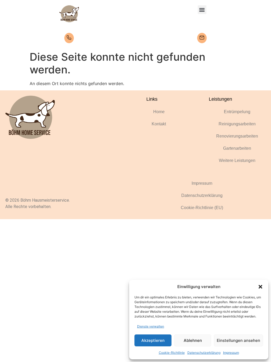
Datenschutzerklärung (203, 353)
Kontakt (159, 124)
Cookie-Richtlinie (172, 353)
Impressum (231, 353)
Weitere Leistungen (237, 160)
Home (159, 111)
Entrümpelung (237, 111)
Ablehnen (193, 340)
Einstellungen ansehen (238, 340)
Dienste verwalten (150, 326)
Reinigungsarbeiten (237, 124)
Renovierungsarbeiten (237, 136)
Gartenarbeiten (237, 148)
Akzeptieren (153, 340)
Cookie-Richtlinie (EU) (202, 207)
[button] (260, 286)
